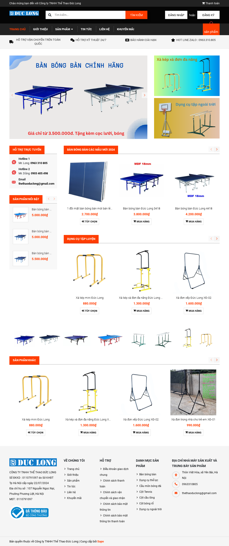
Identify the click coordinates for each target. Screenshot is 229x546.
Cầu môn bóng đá (150, 486)
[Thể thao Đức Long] (33, 462)
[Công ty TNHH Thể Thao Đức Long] (114, 337)
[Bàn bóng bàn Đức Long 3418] (141, 181)
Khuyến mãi (125, 29)
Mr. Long (24, 163)
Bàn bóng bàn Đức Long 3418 (141, 208)
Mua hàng (143, 221)
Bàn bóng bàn (147, 474)
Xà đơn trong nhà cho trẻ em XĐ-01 (193, 419)
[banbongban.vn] (78, 97)
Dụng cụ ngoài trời (150, 509)
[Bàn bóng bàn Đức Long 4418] (193, 181)
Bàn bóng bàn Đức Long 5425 (50, 209)
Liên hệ (104, 29)
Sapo (100, 541)
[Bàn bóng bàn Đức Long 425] (20, 258)
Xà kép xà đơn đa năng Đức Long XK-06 (143, 297)
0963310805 (190, 484)
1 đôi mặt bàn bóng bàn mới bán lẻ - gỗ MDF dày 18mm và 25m (107, 208)
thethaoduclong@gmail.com (36, 183)
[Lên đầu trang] (223, 537)
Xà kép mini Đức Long (90, 297)
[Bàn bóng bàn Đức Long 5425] (20, 214)
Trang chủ (17, 29)
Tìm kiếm (136, 15)
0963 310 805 (38, 163)
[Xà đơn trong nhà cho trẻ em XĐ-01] (193, 392)
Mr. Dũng (24, 173)
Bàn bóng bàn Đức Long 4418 (193, 208)
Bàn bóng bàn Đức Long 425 (49, 253)
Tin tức (86, 29)
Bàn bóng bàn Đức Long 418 (49, 231)
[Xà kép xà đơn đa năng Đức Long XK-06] (141, 271)
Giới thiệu (40, 29)
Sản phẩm (63, 29)
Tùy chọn (90, 221)
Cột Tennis (145, 491)
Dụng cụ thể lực (148, 480)
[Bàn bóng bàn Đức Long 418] (20, 236)
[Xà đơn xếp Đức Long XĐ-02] (193, 271)
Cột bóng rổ (146, 503)
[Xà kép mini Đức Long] (89, 271)
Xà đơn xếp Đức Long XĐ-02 (193, 297)
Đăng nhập (176, 15)
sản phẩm (211, 32)
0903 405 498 (39, 173)
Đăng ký (208, 15)
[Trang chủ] (24, 13)
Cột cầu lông (147, 497)
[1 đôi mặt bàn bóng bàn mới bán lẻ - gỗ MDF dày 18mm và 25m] (89, 181)
